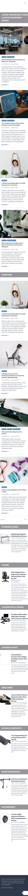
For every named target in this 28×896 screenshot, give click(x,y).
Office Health (10, 56)
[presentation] (14, 40)
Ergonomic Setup (11, 240)
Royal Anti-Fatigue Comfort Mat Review (18, 656)
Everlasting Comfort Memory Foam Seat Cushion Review (18, 737)
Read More (5, 84)
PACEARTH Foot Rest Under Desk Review (18, 815)
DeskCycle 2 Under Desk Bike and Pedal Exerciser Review (18, 697)
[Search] (25, 519)
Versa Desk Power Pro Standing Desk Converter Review (19, 616)
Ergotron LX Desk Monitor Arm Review (18, 780)
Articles (4, 56)
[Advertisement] (14, 860)
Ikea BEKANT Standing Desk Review (19, 535)
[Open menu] (25, 3)
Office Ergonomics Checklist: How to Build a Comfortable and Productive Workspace (12, 244)
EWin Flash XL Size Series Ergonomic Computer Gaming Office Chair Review (18, 575)
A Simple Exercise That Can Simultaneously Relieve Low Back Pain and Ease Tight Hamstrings (13, 375)
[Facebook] (23, 893)
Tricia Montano (22, 538)
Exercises (4, 180)
